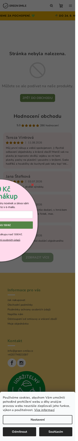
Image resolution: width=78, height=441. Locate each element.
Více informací (44, 410)
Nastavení (38, 420)
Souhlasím (55, 432)
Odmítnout (19, 432)
